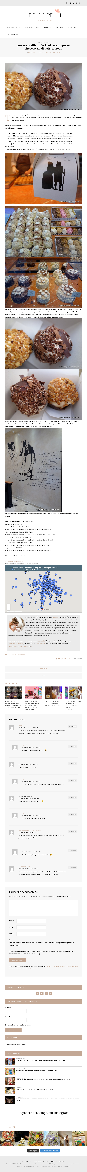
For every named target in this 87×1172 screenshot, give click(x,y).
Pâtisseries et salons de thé (38, 52)
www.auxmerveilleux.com (14, 561)
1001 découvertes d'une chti (30, 830)
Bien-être (72, 27)
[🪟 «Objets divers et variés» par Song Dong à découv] (79, 1138)
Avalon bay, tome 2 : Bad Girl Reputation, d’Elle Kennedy (37, 1070)
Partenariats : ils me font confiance (49, 1161)
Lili (23, 745)
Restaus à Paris (13, 27)
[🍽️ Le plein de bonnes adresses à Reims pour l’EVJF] (36, 1138)
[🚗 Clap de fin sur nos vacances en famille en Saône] (51, 1138)
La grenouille (24, 866)
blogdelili (41, 641)
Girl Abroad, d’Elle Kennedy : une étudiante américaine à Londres (40, 1060)
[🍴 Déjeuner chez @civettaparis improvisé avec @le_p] (7, 1138)
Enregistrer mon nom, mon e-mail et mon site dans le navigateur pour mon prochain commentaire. (41, 944)
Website (12, 934)
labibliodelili (41, 643)
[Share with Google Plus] (62, 659)
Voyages (59, 27)
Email (11, 927)
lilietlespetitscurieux (15, 643)
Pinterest (18, 646)
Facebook (11, 646)
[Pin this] (65, 659)
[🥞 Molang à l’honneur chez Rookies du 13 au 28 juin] (22, 1138)
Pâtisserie (21, 655)
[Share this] (55, 659)
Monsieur (56, 617)
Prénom (8, 1007)
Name (11, 921)
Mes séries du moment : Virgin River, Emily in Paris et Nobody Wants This (43, 1079)
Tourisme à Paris (32, 27)
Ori (20, 762)
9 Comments (77, 659)
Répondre (72, 726)
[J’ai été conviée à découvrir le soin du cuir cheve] (65, 1138)
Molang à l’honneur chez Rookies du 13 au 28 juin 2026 (36, 1089)
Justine (22, 725)
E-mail (8, 1016)
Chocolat (12, 655)
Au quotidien (12, 34)
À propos (26, 1161)
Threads (26, 646)
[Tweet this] (59, 659)
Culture (47, 27)
